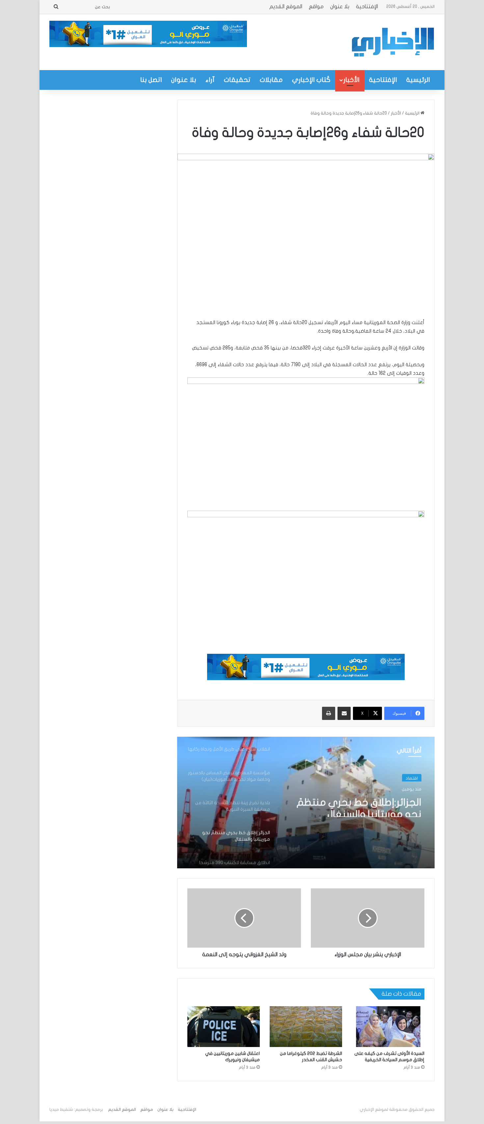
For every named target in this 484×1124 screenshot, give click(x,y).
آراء (210, 79)
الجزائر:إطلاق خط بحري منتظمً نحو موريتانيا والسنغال (359, 805)
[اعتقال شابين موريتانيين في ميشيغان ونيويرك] (223, 1026)
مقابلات (271, 79)
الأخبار (351, 79)
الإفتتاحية (367, 6)
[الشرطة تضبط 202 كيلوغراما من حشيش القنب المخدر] (306, 1026)
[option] (306, 802)
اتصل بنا (151, 79)
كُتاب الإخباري (311, 79)
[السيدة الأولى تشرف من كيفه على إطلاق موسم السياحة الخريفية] (388, 1026)
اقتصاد (412, 777)
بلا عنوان (339, 6)
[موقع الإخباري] (392, 42)
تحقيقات (237, 79)
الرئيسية (418, 79)
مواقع (316, 6)
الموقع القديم (285, 6)
